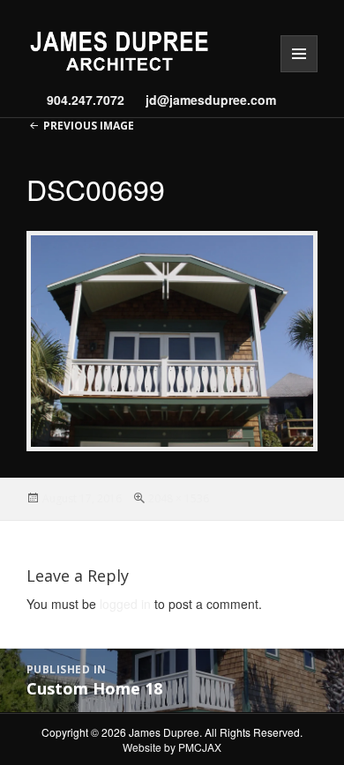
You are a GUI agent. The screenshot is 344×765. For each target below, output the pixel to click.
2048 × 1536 (178, 498)
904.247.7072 (85, 99)
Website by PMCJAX (172, 746)
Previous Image (88, 125)
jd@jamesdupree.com (205, 99)
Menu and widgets (299, 71)
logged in (125, 604)
